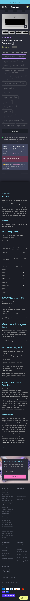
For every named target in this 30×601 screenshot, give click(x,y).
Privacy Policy (21, 554)
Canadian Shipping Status (7, 559)
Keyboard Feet (21, 125)
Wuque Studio (6, 38)
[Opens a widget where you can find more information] (23, 598)
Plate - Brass (8, 92)
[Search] (6, 7)
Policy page (16, 164)
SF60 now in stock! (15, 2)
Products (19, 494)
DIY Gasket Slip (9, 125)
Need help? (24, 173)
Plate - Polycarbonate (11, 106)
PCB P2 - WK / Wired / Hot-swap (14, 61)
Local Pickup (6, 547)
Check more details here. (18, 409)
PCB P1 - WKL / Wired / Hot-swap (14, 56)
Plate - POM (7, 111)
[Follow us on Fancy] (8, 571)
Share (3, 173)
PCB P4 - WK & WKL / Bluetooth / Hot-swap (15, 71)
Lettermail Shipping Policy (22, 550)
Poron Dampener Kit (10, 116)
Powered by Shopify (15, 582)
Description (6, 193)
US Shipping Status (5, 554)
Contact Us (20, 499)
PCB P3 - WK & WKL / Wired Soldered (15, 65)
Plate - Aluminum (9, 88)
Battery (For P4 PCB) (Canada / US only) (15, 77)
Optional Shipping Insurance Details (22, 561)
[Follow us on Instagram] (4, 571)
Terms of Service (22, 557)
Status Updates (21, 496)
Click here (12, 139)
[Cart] (27, 7)
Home (18, 491)
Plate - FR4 (7, 102)
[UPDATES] (16, 153)
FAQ (14, 442)
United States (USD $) (9, 577)
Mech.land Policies (20, 545)
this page (5, 438)
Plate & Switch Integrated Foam (14, 120)
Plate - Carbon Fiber (10, 97)
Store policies (6, 440)
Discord (4, 550)
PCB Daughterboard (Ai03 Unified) (14, 83)
